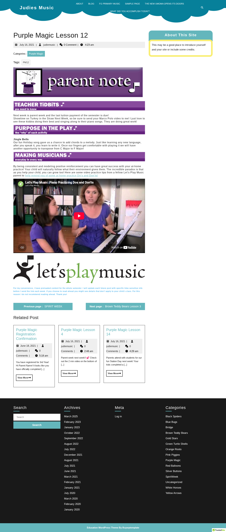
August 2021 (71, 460)
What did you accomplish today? (130, 11)
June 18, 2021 (29, 345)
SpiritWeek (172, 476)
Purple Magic (36, 53)
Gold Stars (172, 438)
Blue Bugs (171, 422)
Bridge (169, 427)
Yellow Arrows (174, 493)
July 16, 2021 (26, 43)
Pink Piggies (173, 454)
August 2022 (71, 443)
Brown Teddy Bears (177, 432)
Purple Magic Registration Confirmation (26, 334)
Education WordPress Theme (102, 527)
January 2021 (72, 487)
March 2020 (71, 498)
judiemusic (49, 43)
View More (22, 377)
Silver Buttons (174, 471)
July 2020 (69, 493)
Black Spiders (174, 416)
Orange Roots (174, 449)
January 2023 (72, 427)
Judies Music (37, 7)
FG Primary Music (109, 3)
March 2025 (71, 416)
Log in (118, 416)
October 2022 (72, 432)
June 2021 (70, 471)
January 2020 (72, 509)
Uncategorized (174, 482)
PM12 (26, 62)
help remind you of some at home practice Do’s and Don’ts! (61, 175)
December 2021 (73, 454)
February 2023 (72, 422)
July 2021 (69, 465)
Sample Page (132, 3)
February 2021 (72, 482)
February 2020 (72, 504)
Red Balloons (173, 465)
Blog (91, 3)
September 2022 (73, 438)
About (79, 3)
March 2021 (71, 476)
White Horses (173, 487)
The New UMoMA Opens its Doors (164, 3)
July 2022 (69, 449)
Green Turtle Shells (177, 443)
